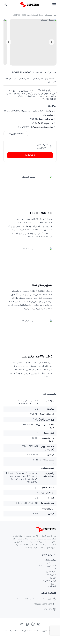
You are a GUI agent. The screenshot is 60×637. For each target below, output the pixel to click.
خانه (55, 15)
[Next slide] (8, 42)
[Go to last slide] (51, 42)
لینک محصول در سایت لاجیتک (43, 96)
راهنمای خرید (51, 586)
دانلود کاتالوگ (24, 96)
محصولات (48, 15)
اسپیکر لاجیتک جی (21, 78)
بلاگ (55, 568)
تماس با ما (52, 574)
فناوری (54, 583)
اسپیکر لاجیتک (37, 78)
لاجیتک (9, 78)
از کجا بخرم (52, 563)
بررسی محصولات (49, 580)
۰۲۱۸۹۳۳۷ (41, 148)
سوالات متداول (50, 560)
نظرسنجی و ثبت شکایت (46, 565)
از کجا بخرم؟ (30, 155)
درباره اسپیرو (51, 571)
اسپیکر (48, 78)
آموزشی (53, 577)
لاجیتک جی (52, 81)
